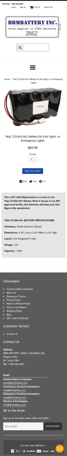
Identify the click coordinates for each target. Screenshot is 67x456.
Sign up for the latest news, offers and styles (26, 418)
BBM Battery (40, 445)
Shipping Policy (14, 310)
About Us (11, 292)
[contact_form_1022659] (60, 449)
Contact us (12, 333)
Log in (13, 7)
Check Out (48, 7)
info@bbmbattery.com (14, 390)
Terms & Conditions (17, 307)
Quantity (32, 154)
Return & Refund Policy (18, 303)
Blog (9, 314)
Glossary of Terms (16, 296)
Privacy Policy (14, 299)
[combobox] (33, 47)
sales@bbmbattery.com (15, 382)
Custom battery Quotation (20, 289)
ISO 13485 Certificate (18, 318)
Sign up (23, 7)
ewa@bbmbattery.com (14, 397)
